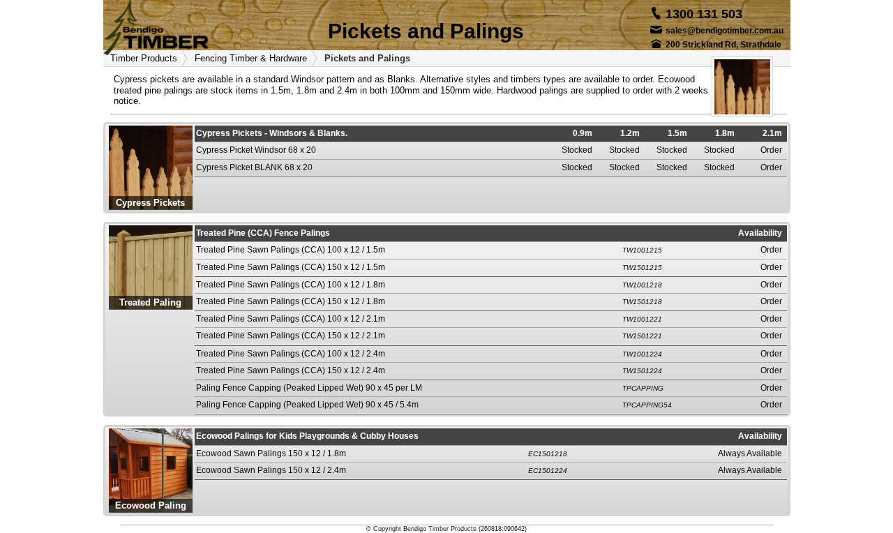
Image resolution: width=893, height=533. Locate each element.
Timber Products (143, 58)
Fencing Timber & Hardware (251, 58)
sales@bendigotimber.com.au (724, 31)
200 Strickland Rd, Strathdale (723, 45)
